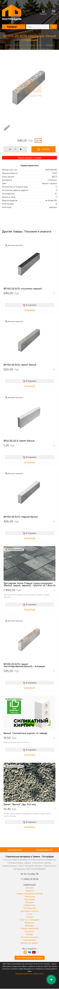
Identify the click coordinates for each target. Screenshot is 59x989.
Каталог (19, 45)
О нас (29, 914)
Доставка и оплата (29, 911)
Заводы (29, 934)
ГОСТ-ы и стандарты (29, 919)
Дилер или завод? (29, 943)
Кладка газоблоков (30, 928)
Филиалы (29, 902)
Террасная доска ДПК (44, 850)
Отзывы (29, 916)
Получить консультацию (30, 958)
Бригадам (29, 925)
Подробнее (29, 309)
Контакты (29, 931)
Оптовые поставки (29, 937)
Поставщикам (29, 908)
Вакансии (29, 922)
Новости (30, 890)
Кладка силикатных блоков (29, 893)
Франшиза (30, 896)
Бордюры (50, 45)
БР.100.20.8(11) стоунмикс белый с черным (29, 38)
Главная (8, 45)
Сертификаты (29, 940)
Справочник (29, 905)
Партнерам (29, 899)
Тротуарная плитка (34, 45)
